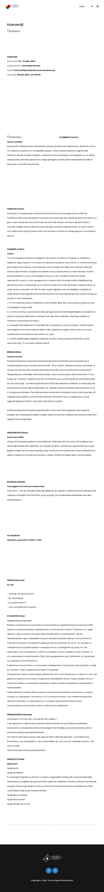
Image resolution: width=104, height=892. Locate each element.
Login (81, 6)
